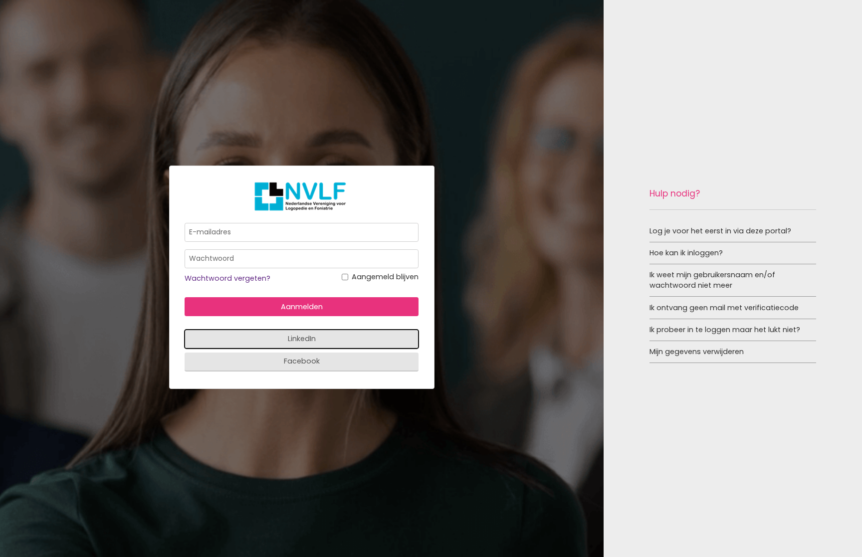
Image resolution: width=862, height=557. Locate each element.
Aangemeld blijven (385, 277)
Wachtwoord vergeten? (227, 278)
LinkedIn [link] (302, 339)
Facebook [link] (302, 361)
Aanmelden (302, 307)
